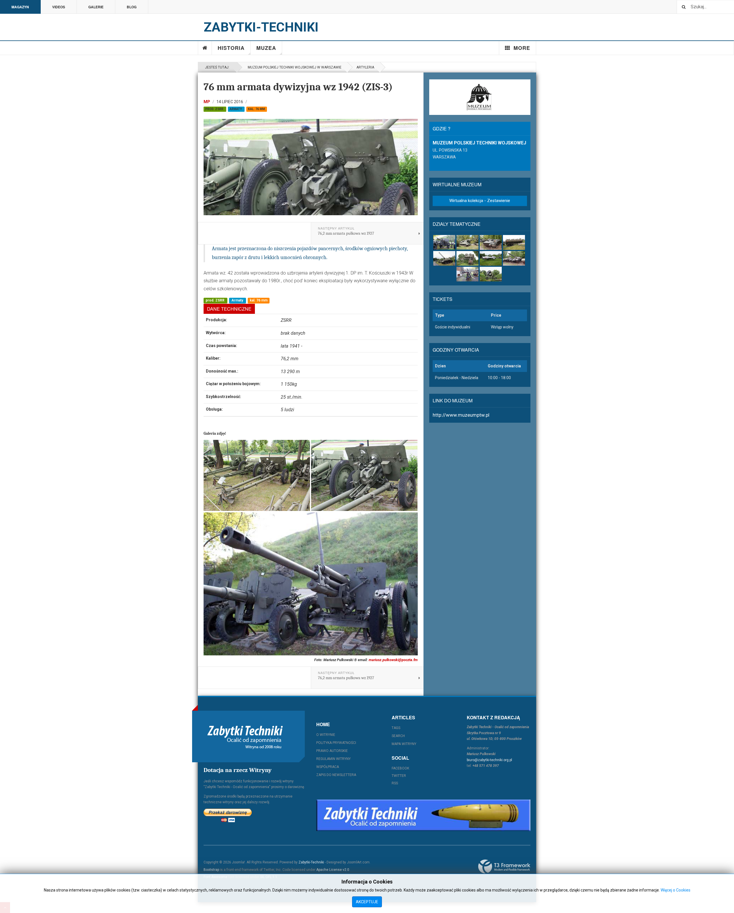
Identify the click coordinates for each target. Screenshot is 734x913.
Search (398, 736)
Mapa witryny (404, 744)
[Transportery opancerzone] (491, 242)
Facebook (400, 768)
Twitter (399, 776)
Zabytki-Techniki (311, 862)
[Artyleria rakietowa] (467, 242)
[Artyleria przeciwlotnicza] (444, 258)
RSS (395, 783)
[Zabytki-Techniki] (245, 736)
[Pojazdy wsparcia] (514, 242)
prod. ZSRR (214, 109)
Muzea (266, 48)
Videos (58, 6)
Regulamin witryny (333, 759)
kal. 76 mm (256, 109)
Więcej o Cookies (675, 890)
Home (205, 48)
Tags (396, 728)
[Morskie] (467, 274)
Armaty (236, 109)
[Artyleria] (444, 242)
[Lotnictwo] (491, 258)
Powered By (504, 866)
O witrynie (325, 735)
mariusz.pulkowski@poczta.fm (393, 660)
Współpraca (327, 767)
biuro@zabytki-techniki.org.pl (489, 760)
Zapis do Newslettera (336, 775)
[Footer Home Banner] (423, 815)
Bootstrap (211, 870)
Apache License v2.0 (332, 870)
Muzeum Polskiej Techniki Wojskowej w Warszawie (293, 67)
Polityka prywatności (336, 743)
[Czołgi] (514, 258)
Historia (231, 48)
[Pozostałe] (491, 274)
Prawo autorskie (332, 751)
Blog (131, 6)
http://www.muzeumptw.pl (461, 415)
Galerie (96, 6)
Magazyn (20, 6)
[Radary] (467, 258)
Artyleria (365, 67)
